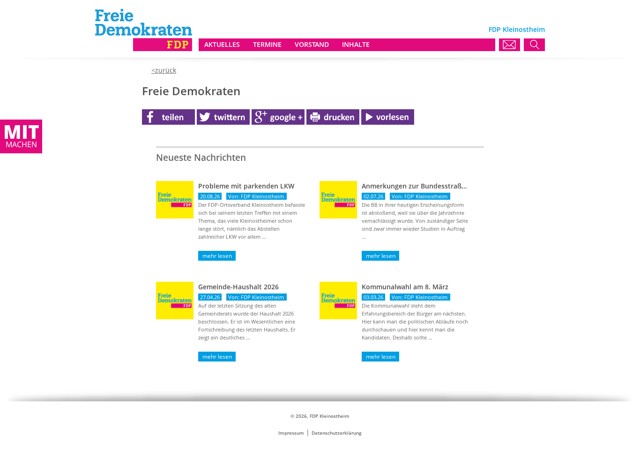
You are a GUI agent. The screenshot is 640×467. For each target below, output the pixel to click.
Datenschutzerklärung (337, 433)
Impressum (291, 433)
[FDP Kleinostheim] (143, 48)
